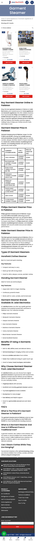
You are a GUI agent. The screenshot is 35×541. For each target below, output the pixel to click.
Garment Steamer (23, 54)
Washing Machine (6, 507)
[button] (9, 62)
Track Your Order (23, 497)
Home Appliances (12, 19)
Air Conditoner (5, 494)
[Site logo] (16, 2)
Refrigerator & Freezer (7, 496)
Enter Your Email (5, 520)
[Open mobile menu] (2, 2)
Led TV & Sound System (8, 499)
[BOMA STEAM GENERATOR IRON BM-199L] (26, 39)
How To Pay (21, 503)
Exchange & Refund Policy (26, 492)
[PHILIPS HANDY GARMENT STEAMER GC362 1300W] (26, 74)
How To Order (22, 500)
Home (3, 19)
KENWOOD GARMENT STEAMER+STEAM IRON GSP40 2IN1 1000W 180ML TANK (9, 86)
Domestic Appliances (25, 19)
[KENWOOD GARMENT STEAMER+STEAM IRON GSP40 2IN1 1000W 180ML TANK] (9, 74)
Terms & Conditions (24, 495)
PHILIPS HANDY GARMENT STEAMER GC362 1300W (24, 85)
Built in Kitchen (5, 505)
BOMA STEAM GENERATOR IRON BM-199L (25, 50)
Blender (4, 53)
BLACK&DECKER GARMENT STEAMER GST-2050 (8, 50)
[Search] (32, 2)
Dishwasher (4, 510)
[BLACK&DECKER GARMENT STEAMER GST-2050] (9, 39)
